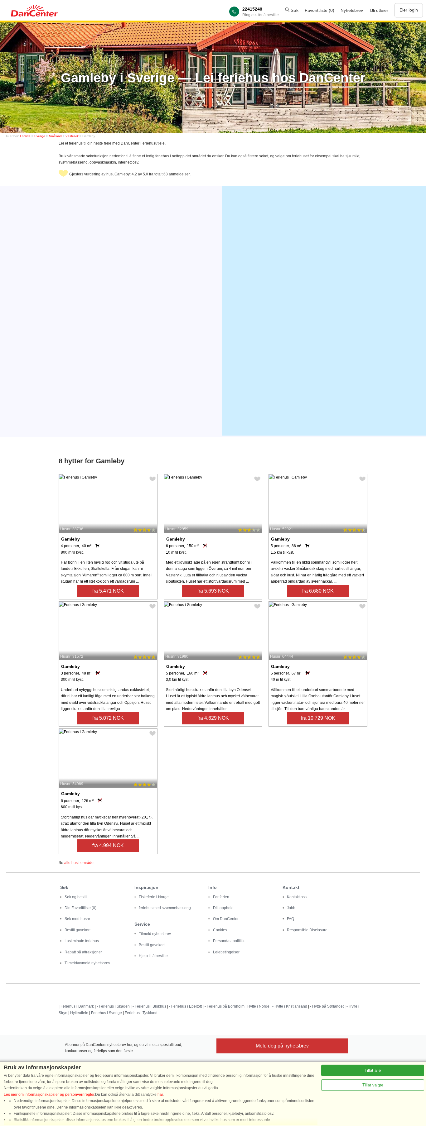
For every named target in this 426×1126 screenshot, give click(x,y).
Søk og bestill (76, 897)
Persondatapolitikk (228, 941)
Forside (25, 136)
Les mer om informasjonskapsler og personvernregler (49, 1094)
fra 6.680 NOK (318, 591)
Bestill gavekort (77, 930)
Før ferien (221, 897)
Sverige (39, 136)
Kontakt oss (297, 897)
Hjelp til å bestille (153, 956)
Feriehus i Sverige (106, 1013)
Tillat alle (373, 1070)
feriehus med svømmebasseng (165, 908)
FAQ (290, 919)
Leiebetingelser (226, 952)
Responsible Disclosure (307, 930)
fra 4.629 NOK (213, 718)
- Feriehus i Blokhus (149, 1006)
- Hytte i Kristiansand (289, 1006)
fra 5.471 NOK (108, 591)
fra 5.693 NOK (213, 591)
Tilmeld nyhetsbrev (155, 934)
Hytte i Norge (258, 1006)
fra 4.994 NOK (108, 845)
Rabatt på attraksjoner (83, 952)
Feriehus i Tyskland (141, 1013)
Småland (55, 136)
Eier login (408, 9)
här (160, 1094)
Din (80, 908)
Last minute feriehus (82, 941)
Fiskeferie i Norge (154, 897)
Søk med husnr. (78, 919)
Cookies (220, 930)
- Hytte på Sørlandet (327, 1006)
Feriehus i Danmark (77, 1006)
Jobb (291, 908)
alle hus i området (79, 863)
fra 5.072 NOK (108, 718)
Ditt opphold (223, 908)
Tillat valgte (372, 1085)
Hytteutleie (79, 1013)
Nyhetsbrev (352, 10)
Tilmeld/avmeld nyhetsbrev (87, 963)
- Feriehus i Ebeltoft (185, 1006)
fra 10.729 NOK (318, 718)
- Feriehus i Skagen (113, 1006)
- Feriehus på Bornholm (224, 1006)
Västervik (72, 136)
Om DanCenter (226, 919)
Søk (293, 10)
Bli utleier (379, 10)
